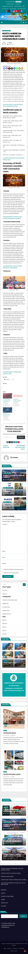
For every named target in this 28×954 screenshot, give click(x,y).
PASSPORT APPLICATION (7, 6)
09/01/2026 (6, 813)
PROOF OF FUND (17, 6)
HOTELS (5, 730)
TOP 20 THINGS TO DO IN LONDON (13, 490)
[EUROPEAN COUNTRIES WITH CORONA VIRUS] (7, 410)
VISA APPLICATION (21, 8)
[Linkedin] (14, 68)
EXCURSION (17, 4)
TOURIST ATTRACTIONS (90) (9, 600)
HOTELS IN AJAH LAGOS (11, 774)
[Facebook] (4, 68)
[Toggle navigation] (26, 22)
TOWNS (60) (5, 603)
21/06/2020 (7, 735)
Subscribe (21, 437)
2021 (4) (4, 634)
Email (4, 557)
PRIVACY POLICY (14, 951)
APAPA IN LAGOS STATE (12, 841)
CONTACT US (15, 948)
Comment (4, 524)
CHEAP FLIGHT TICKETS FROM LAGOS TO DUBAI (12, 855)
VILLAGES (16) (6, 607)
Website (4, 563)
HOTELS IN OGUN (9, 733)
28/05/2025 (6, 858)
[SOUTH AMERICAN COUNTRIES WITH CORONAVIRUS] (7, 395)
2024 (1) (4, 627)
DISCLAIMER (21, 948)
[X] (12, 68)
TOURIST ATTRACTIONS (6, 30)
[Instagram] (7, 68)
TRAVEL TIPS (6, 807)
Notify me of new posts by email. (11, 572)
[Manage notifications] (25, 951)
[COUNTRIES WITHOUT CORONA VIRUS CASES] (17, 395)
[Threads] (9, 68)
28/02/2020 (7, 776)
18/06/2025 (6, 828)
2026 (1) (4, 620)
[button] (20, 22)
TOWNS (3, 899)
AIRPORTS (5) (5, 610)
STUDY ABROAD (13, 8)
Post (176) (4, 590)
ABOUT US (9, 948)
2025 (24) (4, 623)
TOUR (23, 6)
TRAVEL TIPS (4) (6, 614)
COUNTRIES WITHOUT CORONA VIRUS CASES (17, 400)
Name (4, 551)
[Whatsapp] (17, 68)
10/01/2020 (8, 664)
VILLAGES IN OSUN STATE (14, 663)
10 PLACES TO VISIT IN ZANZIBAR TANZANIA (11, 505)
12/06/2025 (6, 843)
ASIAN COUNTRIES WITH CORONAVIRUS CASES (20, 447)
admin (12, 479)
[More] (22, 68)
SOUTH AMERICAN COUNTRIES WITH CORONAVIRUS (6, 400)
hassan (10, 42)
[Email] (19, 68)
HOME (5, 948)
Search (23, 916)
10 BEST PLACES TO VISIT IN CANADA (13, 476)
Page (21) (4, 593)
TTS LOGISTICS (5, 8)
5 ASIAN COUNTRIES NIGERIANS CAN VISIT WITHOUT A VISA (11, 811)
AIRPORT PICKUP (10, 4)
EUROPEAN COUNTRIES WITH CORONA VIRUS (6, 414)
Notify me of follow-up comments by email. (13, 569)
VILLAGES (6, 660)
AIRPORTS (5, 852)
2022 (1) (4, 630)
